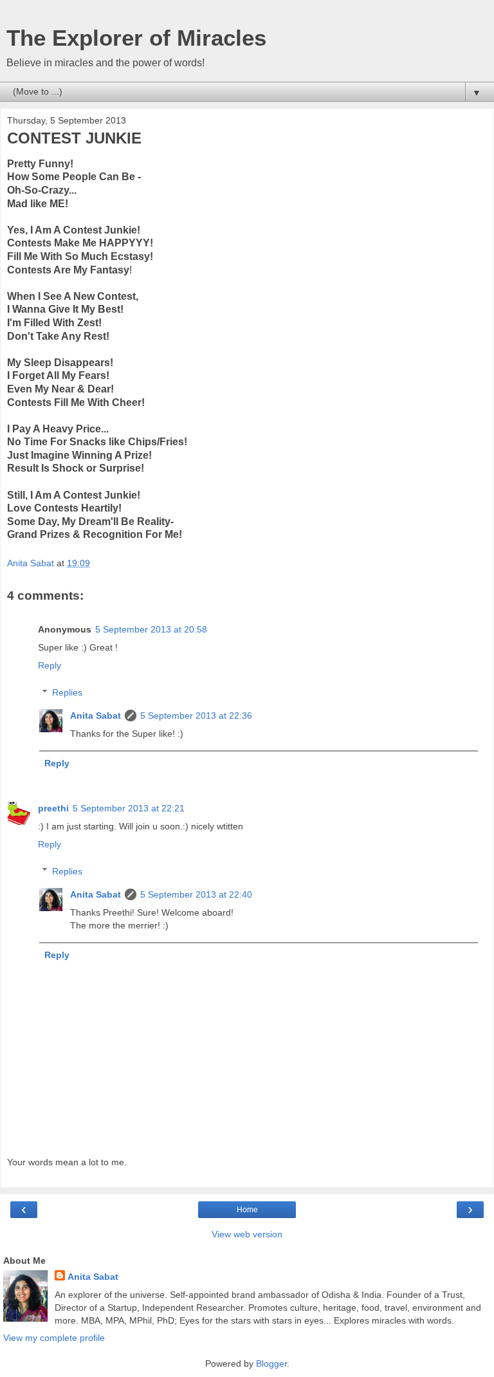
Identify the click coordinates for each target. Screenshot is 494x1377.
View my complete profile (54, 1338)
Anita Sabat (95, 715)
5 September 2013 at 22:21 (129, 808)
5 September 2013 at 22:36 (196, 715)
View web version (247, 1234)
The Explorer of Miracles (136, 38)
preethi (53, 808)
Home (247, 1209)
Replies (67, 692)
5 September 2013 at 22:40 (196, 894)
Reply (49, 665)
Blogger (271, 1363)
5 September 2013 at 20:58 (151, 629)
